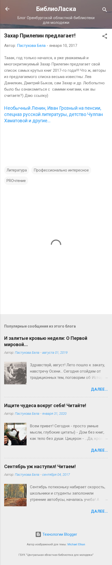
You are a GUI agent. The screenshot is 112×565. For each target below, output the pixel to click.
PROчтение (16, 180)
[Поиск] (105, 11)
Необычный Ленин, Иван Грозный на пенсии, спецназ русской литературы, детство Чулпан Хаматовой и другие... (53, 114)
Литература (17, 170)
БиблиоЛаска (56, 9)
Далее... (99, 389)
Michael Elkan (76, 544)
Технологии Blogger (59, 534)
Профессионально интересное (61, 170)
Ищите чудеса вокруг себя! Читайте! (45, 405)
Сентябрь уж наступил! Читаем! (40, 466)
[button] (105, 37)
